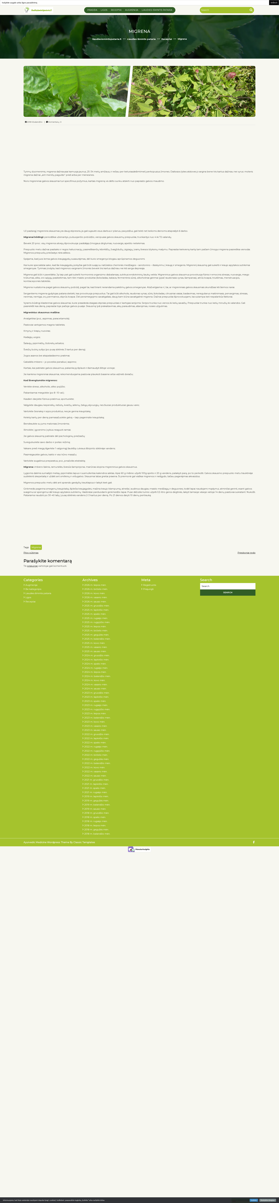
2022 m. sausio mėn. (95, 775)
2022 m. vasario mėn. (95, 771)
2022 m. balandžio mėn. (97, 763)
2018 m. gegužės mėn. (96, 829)
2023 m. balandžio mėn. (97, 717)
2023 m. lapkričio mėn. (96, 696)
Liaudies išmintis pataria (157, 10)
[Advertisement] (139, 146)
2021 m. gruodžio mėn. (96, 779)
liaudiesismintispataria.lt (106, 39)
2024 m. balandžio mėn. (97, 676)
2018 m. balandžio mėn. (97, 833)
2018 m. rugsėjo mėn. (95, 821)
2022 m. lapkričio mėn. (96, 738)
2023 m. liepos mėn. (95, 713)
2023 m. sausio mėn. (95, 730)
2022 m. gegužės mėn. (96, 759)
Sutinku (254, 1200)
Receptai (116, 10)
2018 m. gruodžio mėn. (96, 813)
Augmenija (131, 10)
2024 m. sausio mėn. (95, 688)
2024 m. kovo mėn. (94, 680)
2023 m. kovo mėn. (94, 721)
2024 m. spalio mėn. (95, 663)
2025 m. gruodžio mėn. (96, 605)
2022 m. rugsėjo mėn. (96, 746)
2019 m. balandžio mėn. (97, 804)
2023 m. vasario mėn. (95, 726)
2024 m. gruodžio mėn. (97, 655)
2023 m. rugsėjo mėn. (96, 705)
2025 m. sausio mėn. (95, 651)
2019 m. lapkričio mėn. (96, 796)
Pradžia (92, 10)
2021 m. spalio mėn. (95, 788)
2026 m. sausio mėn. (95, 601)
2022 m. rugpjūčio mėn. (97, 750)
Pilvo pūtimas (31, 552)
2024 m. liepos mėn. (95, 672)
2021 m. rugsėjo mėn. (95, 792)
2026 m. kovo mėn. (94, 593)
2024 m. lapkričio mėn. (96, 659)
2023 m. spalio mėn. (95, 701)
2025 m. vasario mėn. (95, 647)
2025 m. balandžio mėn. (97, 638)
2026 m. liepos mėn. (95, 585)
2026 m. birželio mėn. (96, 589)
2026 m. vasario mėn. (95, 597)
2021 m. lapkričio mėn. (96, 784)
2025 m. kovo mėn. (94, 643)
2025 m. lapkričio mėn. (96, 609)
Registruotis (149, 585)
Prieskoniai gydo (246, 552)
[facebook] (254, 842)
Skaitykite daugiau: (268, 1200)
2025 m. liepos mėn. (95, 626)
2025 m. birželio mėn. (96, 630)
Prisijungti (148, 589)
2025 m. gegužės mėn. (96, 634)
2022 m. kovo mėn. (94, 767)
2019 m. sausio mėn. (95, 808)
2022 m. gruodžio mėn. (96, 734)
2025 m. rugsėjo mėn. (96, 618)
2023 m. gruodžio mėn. (96, 692)
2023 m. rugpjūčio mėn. (97, 709)
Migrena (36, 547)
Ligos (104, 10)
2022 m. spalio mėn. (95, 742)
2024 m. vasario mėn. (95, 684)
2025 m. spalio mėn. (95, 614)
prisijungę (32, 566)
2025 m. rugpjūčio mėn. (97, 622)
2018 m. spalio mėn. (95, 817)
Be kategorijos (33, 589)
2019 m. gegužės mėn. (96, 800)
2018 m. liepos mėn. (95, 825)
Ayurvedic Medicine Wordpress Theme (47, 842)
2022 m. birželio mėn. (96, 755)
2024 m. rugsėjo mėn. (96, 668)
